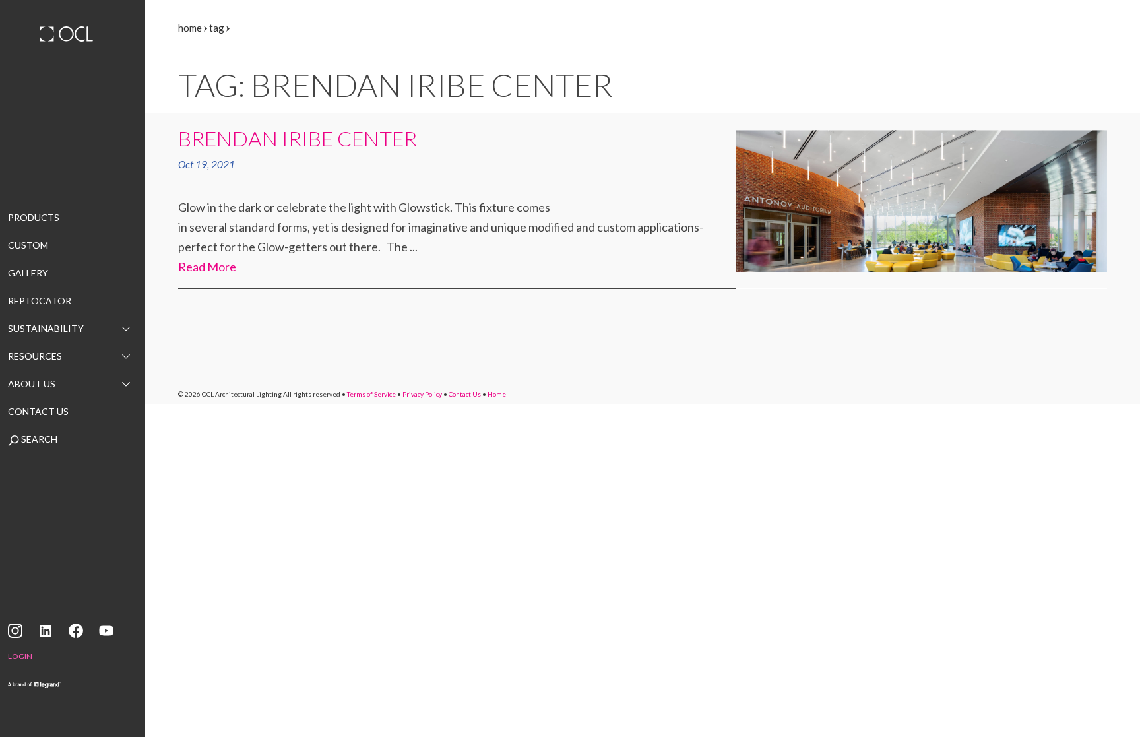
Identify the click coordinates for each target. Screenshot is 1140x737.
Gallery (28, 272)
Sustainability (46, 328)
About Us (31, 383)
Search (38, 439)
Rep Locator (39, 300)
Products (33, 217)
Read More (207, 266)
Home (497, 394)
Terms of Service (371, 394)
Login (20, 656)
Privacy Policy (422, 394)
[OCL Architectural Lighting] (73, 35)
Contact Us (38, 411)
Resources (35, 356)
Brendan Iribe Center (297, 138)
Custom (28, 245)
